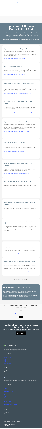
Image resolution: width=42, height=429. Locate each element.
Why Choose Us (7, 389)
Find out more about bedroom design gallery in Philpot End (13, 253)
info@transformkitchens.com (7, 363)
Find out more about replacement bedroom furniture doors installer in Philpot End (17, 271)
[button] (11, 21)
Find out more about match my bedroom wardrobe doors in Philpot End (16, 190)
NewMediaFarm (31, 422)
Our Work (5, 359)
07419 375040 (6, 362)
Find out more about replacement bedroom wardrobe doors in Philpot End (16, 131)
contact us (25, 278)
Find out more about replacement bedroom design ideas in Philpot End (15, 74)
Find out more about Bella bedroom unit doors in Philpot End (14, 151)
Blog (4, 358)
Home (5, 354)
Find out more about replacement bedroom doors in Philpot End (14, 58)
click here (20, 279)
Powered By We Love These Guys (21, 313)
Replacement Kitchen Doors (7, 357)
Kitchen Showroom (8, 391)
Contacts (5, 360)
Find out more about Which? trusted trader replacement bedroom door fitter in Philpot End (19, 213)
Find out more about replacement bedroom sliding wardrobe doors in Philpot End (17, 93)
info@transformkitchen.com (10, 404)
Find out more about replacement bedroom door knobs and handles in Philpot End (17, 233)
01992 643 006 (6, 361)
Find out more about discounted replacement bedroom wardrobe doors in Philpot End (18, 112)
